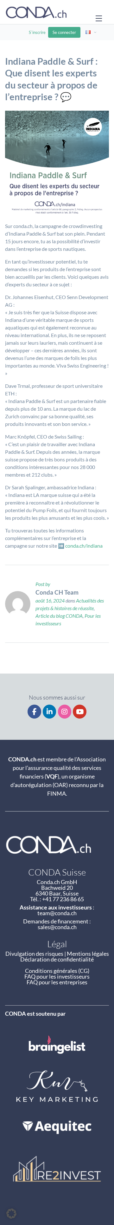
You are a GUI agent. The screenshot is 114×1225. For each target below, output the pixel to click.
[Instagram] (65, 712)
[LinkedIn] (49, 712)
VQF (52, 776)
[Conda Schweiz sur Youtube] (79, 712)
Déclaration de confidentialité (57, 959)
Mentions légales (88, 953)
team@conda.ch (57, 912)
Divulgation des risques (34, 953)
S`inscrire (37, 32)
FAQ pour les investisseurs (57, 976)
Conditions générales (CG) (57, 970)
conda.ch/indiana (84, 546)
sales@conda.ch (57, 926)
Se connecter (64, 32)
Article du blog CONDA (59, 616)
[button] (11, 1213)
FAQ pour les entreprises (57, 982)
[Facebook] (34, 712)
